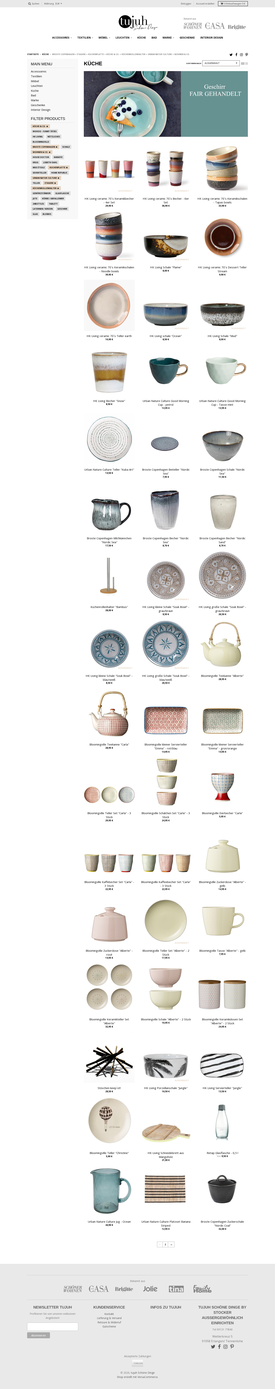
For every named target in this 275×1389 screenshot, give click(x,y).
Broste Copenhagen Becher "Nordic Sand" (222, 540)
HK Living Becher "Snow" (109, 401)
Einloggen (186, 3)
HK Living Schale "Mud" (222, 336)
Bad (154, 37)
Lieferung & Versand (109, 1318)
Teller (36, 183)
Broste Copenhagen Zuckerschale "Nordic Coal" (222, 1223)
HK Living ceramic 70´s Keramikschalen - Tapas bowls (222, 200)
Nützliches (54, 136)
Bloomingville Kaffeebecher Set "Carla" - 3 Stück (166, 884)
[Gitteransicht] (242, 63)
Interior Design (211, 37)
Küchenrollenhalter (44, 188)
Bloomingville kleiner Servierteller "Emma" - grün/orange (222, 746)
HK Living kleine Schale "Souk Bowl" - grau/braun (165, 609)
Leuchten (122, 37)
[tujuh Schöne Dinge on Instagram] (241, 54)
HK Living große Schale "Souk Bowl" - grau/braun (222, 609)
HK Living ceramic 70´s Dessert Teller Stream (222, 269)
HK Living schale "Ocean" (166, 336)
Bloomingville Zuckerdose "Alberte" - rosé (109, 952)
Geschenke (187, 37)
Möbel (103, 37)
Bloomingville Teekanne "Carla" (109, 744)
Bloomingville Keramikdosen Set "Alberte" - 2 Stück (222, 1021)
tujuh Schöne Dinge (143, 1372)
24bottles (38, 203)
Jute (35, 198)
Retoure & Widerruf (109, 1322)
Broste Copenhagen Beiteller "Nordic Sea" (166, 471)
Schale (66, 147)
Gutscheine (109, 1326)
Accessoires (60, 37)
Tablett (53, 203)
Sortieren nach (193, 63)
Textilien (84, 37)
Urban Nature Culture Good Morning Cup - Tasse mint (222, 403)
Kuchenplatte (57, 167)
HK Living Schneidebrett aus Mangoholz (166, 1155)
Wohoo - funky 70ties (44, 131)
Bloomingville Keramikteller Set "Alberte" (109, 1021)
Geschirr (62, 209)
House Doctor (41, 157)
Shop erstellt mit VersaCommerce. (137, 1377)
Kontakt (109, 1314)
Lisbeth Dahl (50, 162)
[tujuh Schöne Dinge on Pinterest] (246, 54)
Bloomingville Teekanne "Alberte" (222, 676)
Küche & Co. (39, 126)
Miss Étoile (39, 167)
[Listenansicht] (246, 63)
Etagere (49, 183)
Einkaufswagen (234, 3)
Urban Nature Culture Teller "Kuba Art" (109, 469)
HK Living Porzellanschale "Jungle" (166, 1088)
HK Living (38, 136)
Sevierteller (39, 172)
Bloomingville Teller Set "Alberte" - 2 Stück (165, 952)
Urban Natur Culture (45, 178)
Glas (35, 214)
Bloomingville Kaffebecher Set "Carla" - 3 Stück (109, 884)
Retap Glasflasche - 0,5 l (222, 1153)
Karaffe (58, 157)
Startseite (33, 54)
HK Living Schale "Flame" (166, 267)
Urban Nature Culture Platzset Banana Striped (165, 1223)
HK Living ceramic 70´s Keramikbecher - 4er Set (109, 200)
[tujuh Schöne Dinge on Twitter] (231, 54)
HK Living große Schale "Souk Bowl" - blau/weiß (166, 677)
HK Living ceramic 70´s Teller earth (109, 336)
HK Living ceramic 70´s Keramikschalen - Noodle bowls (109, 269)
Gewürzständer (42, 193)
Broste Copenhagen (44, 147)
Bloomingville (41, 142)
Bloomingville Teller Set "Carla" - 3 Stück (109, 815)
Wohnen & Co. (40, 152)
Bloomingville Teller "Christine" (109, 1153)
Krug (35, 162)
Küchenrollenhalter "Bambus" (109, 607)
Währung (49, 3)
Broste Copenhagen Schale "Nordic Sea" (222, 471)
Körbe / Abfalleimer (53, 198)
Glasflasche (62, 193)
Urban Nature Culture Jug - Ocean (109, 1221)
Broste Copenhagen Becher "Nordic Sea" (166, 540)
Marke (167, 37)
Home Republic (59, 172)
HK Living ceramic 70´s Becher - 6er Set (166, 200)
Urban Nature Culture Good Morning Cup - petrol (166, 403)
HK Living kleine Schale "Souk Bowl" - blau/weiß (109, 677)
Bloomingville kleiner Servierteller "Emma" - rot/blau (165, 746)
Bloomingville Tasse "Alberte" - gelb (222, 950)
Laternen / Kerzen (43, 209)
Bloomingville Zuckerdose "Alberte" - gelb (222, 884)
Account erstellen (205, 3)
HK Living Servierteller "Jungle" (222, 1088)
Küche (141, 37)
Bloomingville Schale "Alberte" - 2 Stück (166, 1019)
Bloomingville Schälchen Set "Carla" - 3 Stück (165, 815)
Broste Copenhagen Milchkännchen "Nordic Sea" (109, 540)
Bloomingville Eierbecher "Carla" (222, 813)
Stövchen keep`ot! (109, 1088)
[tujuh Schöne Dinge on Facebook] (236, 54)
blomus (47, 214)
